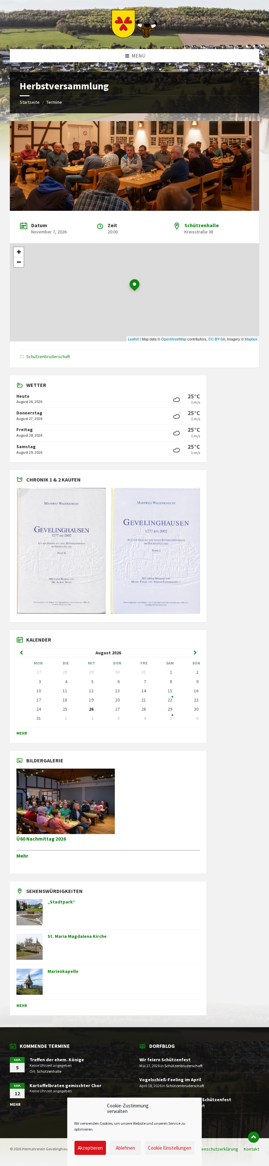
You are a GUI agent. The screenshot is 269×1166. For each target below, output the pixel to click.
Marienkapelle (63, 971)
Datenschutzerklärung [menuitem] (216, 1149)
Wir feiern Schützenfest (165, 1060)
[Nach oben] (253, 1137)
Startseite (30, 102)
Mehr (21, 733)
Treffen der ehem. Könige (57, 1060)
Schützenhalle (201, 225)
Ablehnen (125, 1148)
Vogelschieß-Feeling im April (170, 1080)
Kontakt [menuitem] (251, 1149)
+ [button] (19, 252)
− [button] (19, 262)
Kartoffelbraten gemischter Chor (65, 1085)
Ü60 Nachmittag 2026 (41, 839)
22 (170, 700)
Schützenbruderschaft (48, 356)
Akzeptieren (90, 1148)
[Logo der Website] (134, 36)
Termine (54, 102)
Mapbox (251, 338)
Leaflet (133, 338)
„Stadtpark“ (61, 902)
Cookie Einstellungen (169, 1148)
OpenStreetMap (173, 338)
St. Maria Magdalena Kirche (77, 936)
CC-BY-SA (216, 338)
